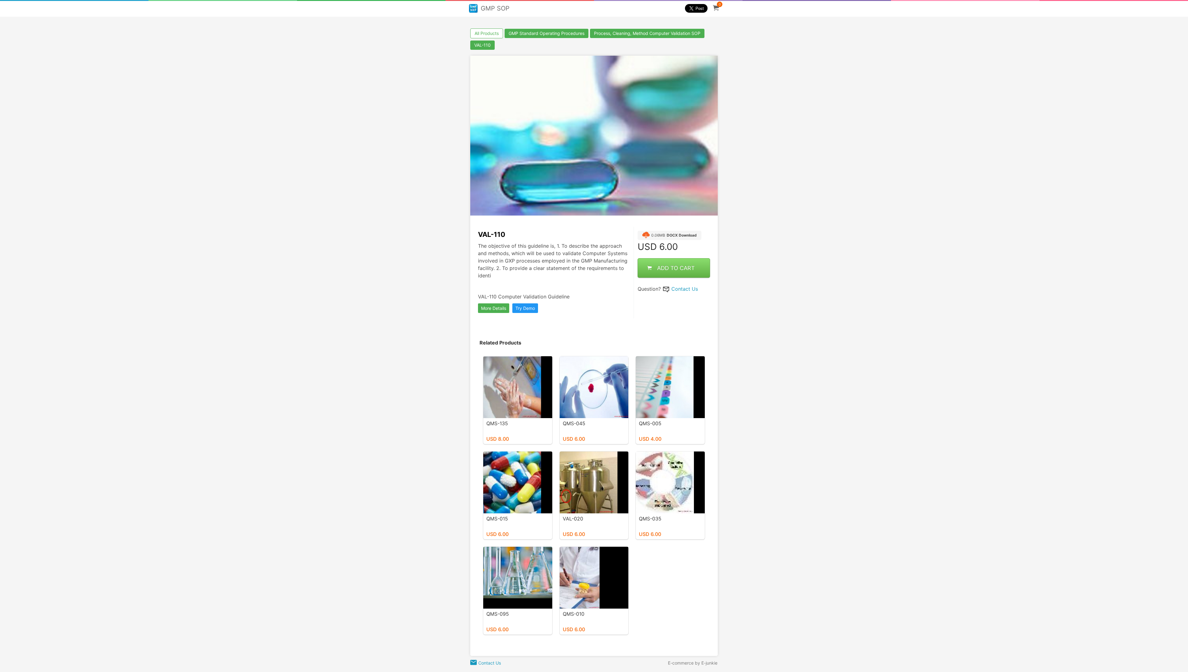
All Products (487, 33)
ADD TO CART (676, 268)
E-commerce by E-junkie (692, 663)
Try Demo (525, 308)
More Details (493, 308)
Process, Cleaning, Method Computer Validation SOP (647, 33)
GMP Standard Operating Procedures (546, 33)
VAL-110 (482, 45)
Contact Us (684, 289)
